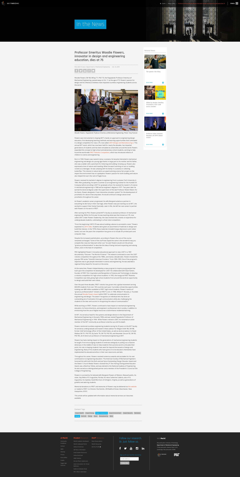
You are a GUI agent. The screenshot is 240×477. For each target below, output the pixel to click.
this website (132, 387)
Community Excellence (64, 442)
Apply (62, 449)
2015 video (88, 227)
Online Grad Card (78, 455)
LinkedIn (85, 71)
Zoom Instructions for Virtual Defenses (81, 465)
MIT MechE (10, 3)
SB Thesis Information (80, 450)
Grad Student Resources (80, 452)
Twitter (80, 71)
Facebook (76, 71)
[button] (234, 3)
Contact (63, 446)
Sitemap (63, 452)
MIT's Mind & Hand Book (80, 472)
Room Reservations (97, 441)
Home (163, 3)
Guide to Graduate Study (80, 469)
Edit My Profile (96, 447)
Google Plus (89, 71)
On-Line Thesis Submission (81, 461)
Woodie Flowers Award (90, 294)
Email (93, 71)
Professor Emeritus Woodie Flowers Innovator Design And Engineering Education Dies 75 (201, 3)
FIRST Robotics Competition (100, 152)
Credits (62, 460)
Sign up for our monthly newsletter (130, 455)
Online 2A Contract (79, 447)
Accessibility (64, 457)
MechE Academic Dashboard (81, 441)
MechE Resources (96, 444)
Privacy (62, 455)
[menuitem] (162, 3)
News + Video (171, 3)
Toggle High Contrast (64, 464)
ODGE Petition (77, 458)
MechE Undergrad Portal (80, 444)
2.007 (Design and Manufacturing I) (121, 143)
